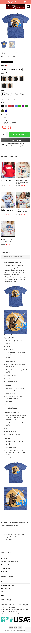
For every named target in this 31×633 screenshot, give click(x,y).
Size (3, 90)
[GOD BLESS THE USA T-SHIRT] (8, 200)
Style (3, 73)
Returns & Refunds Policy (9, 561)
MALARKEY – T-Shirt (7, 181)
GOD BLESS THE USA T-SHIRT (7, 211)
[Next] (27, 26)
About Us (4, 558)
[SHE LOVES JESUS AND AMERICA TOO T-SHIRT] (23, 169)
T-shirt (17, 52)
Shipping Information (8, 585)
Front (7, 118)
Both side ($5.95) (10, 123)
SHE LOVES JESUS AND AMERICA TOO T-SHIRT (22, 182)
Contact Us (5, 582)
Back (6, 120)
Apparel (9, 52)
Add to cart (19, 135)
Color (3, 102)
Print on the (5, 115)
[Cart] (28, 6)
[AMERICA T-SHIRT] (23, 200)
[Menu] (2, 7)
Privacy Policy (5, 565)
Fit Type (4, 65)
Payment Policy (6, 588)
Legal (3, 595)
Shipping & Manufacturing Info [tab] (12, 257)
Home (3, 52)
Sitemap (4, 571)
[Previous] (3, 26)
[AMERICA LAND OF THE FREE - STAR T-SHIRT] (8, 228)
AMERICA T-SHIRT (21, 211)
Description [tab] (6, 252)
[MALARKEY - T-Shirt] (8, 169)
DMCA (3, 592)
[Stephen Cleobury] (15, 6)
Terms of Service (7, 568)
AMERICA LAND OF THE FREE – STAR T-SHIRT (7, 241)
